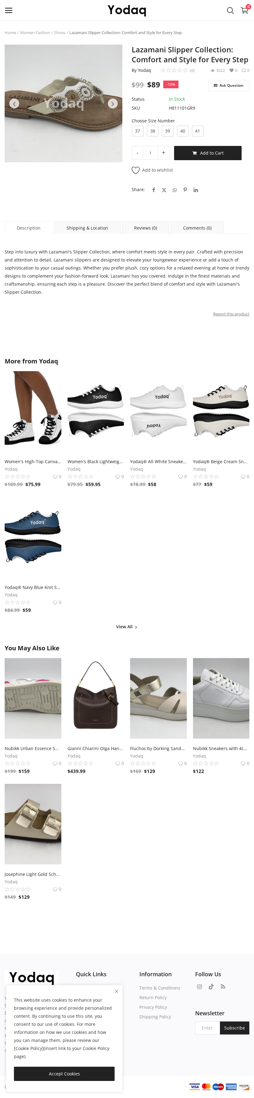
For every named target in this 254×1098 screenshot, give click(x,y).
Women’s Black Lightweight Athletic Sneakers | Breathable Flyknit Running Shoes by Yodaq (96, 461)
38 (152, 131)
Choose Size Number (153, 121)
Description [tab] (29, 228)
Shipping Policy (155, 1017)
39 (167, 131)
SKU (136, 108)
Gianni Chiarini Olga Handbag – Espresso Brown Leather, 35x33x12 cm (96, 748)
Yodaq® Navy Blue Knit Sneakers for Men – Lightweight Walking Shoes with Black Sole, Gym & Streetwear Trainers (33, 587)
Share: (138, 189)
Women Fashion (35, 32)
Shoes (59, 32)
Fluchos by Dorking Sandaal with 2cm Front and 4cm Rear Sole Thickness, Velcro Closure (158, 748)
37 (137, 131)
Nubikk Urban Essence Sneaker (33, 748)
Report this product (231, 314)
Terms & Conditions (159, 988)
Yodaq (144, 70)
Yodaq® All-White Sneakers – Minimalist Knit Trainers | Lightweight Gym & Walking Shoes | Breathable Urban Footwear (158, 461)
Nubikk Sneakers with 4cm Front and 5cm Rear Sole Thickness (221, 748)
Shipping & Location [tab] (87, 228)
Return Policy (153, 997)
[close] (116, 991)
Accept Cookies (64, 1074)
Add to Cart (212, 153)
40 (182, 131)
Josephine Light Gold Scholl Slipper (33, 874)
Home (10, 32)
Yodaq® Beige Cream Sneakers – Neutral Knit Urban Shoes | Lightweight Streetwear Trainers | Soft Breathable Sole (221, 461)
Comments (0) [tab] (197, 228)
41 (197, 131)
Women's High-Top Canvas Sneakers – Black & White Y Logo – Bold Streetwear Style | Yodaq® (33, 461)
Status (138, 99)
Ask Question (231, 85)
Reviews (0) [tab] (145, 228)
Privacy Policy (153, 1007)
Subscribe (234, 1028)
